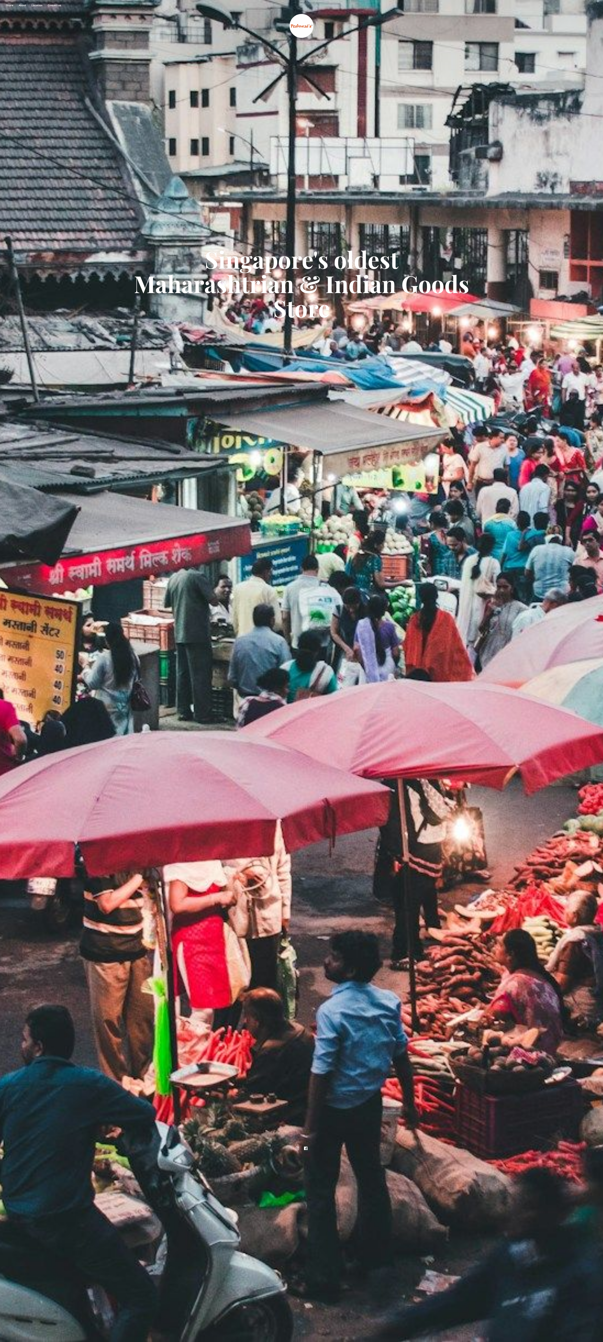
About (22, 5)
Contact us (54, 5)
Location (36, 5)
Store (9, 5)
